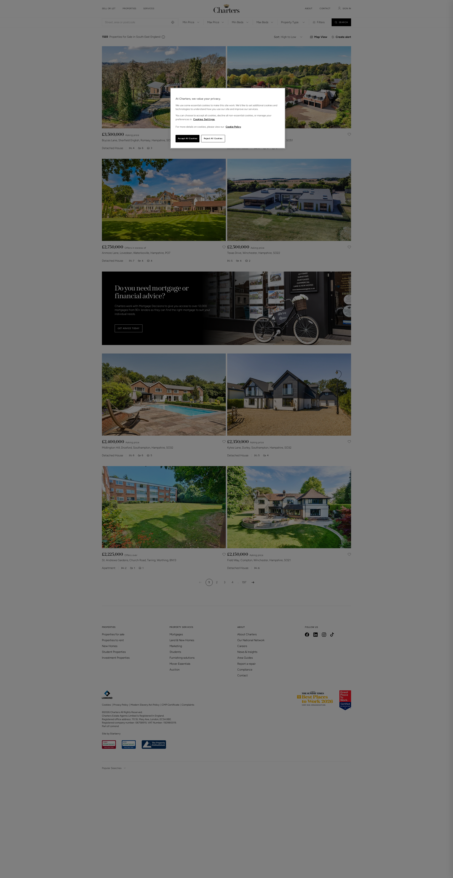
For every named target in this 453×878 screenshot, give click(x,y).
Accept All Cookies (187, 138)
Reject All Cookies (213, 138)
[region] (227, 118)
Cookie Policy (233, 126)
